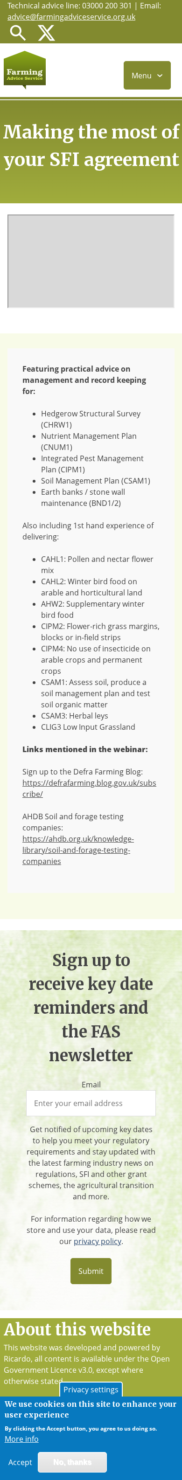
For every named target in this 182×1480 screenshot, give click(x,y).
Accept (20, 1462)
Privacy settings (91, 1389)
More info (22, 1439)
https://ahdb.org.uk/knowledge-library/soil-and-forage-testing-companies (78, 850)
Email (91, 1084)
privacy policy (97, 1241)
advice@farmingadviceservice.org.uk (71, 17)
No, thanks (72, 1462)
